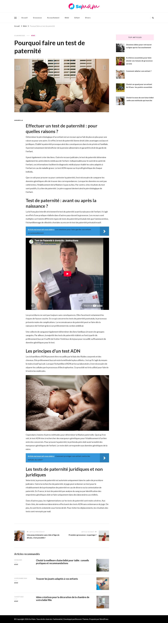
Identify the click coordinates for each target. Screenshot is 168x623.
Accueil (24, 18)
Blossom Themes (81, 619)
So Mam (32, 619)
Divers (88, 18)
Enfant (77, 18)
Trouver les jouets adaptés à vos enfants (57, 578)
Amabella (18, 120)
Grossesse (37, 18)
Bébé (67, 18)
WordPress (103, 619)
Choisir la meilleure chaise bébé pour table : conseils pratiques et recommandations (62, 562)
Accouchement (53, 18)
